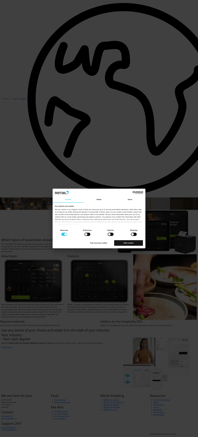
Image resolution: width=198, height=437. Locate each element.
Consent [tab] (68, 199)
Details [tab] (99, 199)
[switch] (87, 234)
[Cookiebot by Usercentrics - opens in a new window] (134, 192)
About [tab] (130, 199)
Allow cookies (128, 243)
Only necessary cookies (98, 243)
